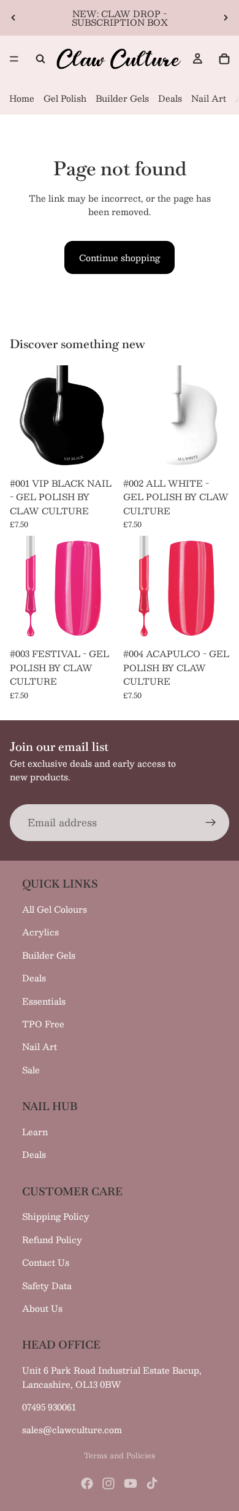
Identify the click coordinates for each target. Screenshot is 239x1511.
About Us (42, 1308)
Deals (170, 98)
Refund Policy (52, 1239)
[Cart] (224, 58)
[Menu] (14, 59)
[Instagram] (108, 1483)
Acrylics (40, 931)
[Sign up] (211, 822)
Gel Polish (65, 98)
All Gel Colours (54, 909)
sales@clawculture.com (72, 1429)
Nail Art (208, 98)
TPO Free (43, 1023)
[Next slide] (225, 17)
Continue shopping (119, 257)
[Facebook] (87, 1483)
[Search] (40, 58)
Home (21, 98)
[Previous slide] (13, 17)
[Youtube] (130, 1483)
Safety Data (47, 1285)
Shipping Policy (55, 1216)
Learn (35, 1131)
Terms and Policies (119, 1455)
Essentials (44, 1001)
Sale (31, 1069)
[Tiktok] (152, 1483)
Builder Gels (122, 98)
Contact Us (45, 1262)
